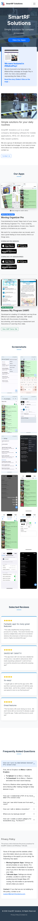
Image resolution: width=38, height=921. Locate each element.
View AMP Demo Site (9, 329)
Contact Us (6, 156)
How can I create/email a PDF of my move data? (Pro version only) (18, 796)
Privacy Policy (15, 915)
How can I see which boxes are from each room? (18, 803)
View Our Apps (19, 40)
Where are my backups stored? (14, 814)
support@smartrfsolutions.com (14, 894)
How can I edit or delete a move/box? (16, 809)
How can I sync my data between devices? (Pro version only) (18, 763)
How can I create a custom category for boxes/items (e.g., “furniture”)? (17, 819)
